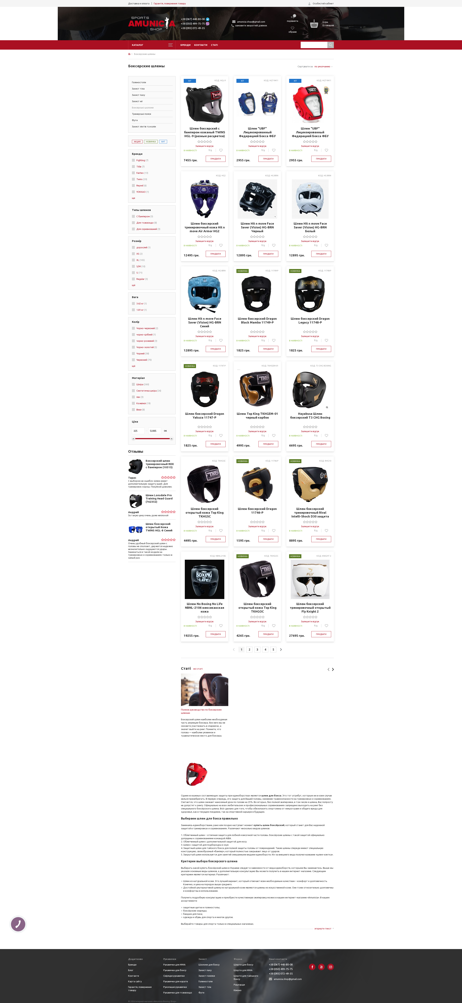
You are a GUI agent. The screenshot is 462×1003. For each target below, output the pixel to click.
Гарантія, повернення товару (170, 3)
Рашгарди (239, 984)
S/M (140, 266)
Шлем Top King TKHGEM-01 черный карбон (257, 415)
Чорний (142, 353)
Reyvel (141, 185)
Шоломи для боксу (209, 964)
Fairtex (142, 173)
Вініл (140, 409)
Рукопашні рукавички (175, 987)
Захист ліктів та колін (144, 126)
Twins (141, 179)
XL (140, 260)
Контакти (200, 45)
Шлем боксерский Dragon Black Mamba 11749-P (257, 320)
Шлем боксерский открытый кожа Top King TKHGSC (205, 512)
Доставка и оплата (138, 3)
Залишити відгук (204, 146)
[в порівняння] (212, 150)
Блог (130, 970)
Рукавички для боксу (174, 970)
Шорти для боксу (243, 964)
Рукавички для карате (175, 981)
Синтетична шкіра (148, 390)
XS (139, 253)
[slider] (168, 477)
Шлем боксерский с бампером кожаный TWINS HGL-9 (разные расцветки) (204, 132)
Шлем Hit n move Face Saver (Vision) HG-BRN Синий (204, 322)
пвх (139, 397)
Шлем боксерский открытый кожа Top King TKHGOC (257, 607)
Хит (163, 142)
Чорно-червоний (147, 328)
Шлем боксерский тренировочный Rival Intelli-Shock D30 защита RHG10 (310, 512)
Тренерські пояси (141, 114)
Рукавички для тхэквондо (177, 992)
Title (140, 166)
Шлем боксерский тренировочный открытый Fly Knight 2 (310, 607)
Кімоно (237, 990)
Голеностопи (139, 82)
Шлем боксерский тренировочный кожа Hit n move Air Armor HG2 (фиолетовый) (204, 227)
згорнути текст (323, 928)
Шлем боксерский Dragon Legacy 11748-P (310, 320)
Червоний (144, 360)
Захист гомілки (207, 975)
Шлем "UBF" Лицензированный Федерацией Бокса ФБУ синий (257, 132)
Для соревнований (148, 229)
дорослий (143, 247)
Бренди (185, 45)
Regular (142, 279)
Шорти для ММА (243, 970)
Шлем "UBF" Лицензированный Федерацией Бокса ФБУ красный (310, 132)
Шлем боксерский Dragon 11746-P (257, 510)
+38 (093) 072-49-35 (193, 28)
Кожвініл (143, 403)
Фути (135, 120)
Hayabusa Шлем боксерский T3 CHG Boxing (310, 415)
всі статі (198, 668)
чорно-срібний (146, 334)
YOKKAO (142, 192)
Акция (137, 142)
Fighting (142, 160)
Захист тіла (138, 88)
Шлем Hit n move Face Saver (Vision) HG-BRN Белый (310, 227)
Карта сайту (135, 981)
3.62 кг (141, 303)
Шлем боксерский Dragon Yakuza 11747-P (204, 415)
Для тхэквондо (146, 222)
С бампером (144, 216)
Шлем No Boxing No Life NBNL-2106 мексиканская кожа (204, 607)
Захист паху (138, 95)
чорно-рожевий (146, 341)
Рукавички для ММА (174, 964)
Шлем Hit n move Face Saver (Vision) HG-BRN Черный (257, 227)
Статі (214, 45)
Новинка (151, 142)
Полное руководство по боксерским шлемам (201, 711)
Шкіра (142, 384)
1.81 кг (141, 310)
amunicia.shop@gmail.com (251, 21)
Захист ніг (137, 101)
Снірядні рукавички (174, 975)
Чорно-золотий (146, 347)
